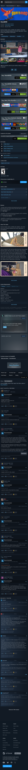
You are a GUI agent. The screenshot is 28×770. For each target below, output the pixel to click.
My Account (15, 747)
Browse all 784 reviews (14, 709)
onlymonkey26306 (8, 428)
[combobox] (14, 2)
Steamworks (5, 730)
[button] (3, 5)
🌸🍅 (5, 499)
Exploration (12, 36)
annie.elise (6, 410)
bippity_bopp (7, 481)
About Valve (15, 726)
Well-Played (5, 211)
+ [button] (23, 36)
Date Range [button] (3, 375)
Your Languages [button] (8, 381)
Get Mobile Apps (7, 766)
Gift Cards (5, 735)
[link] (15, 94)
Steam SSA (5, 728)
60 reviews (11, 430)
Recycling (15, 732)
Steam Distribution (6, 732)
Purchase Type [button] (12, 372)
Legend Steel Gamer (8, 577)
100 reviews (6, 500)
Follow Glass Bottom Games (12, 323)
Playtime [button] (10, 375)
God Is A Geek (5, 220)
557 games (6, 537)
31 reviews (6, 482)
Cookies (4, 747)
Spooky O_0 (6, 390)
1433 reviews (12, 391)
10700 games (6, 391)
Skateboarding (4, 36)
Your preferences (12, 358)
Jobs (14, 728)
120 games (6, 430)
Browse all (23, 133)
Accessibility (5, 742)
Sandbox (19, 36)
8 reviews (5, 557)
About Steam (5, 726)
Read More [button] (23, 453)
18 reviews (11, 578)
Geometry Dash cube (8, 463)
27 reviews (11, 537)
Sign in (2, 65)
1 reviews (5, 412)
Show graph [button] (23, 377)
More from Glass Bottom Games (15, 316)
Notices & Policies (6, 745)
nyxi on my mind (7, 556)
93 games (6, 578)
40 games (6, 464)
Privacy (4, 740)
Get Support (15, 745)
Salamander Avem (8, 536)
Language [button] (20, 372)
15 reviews (11, 464)
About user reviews (4, 358)
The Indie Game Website (7, 215)
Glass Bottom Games (9, 23)
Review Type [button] (3, 372)
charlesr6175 (7, 517)
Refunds (4, 749)
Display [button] (16, 375)
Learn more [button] (23, 182)
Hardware (15, 730)
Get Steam (15, 740)
